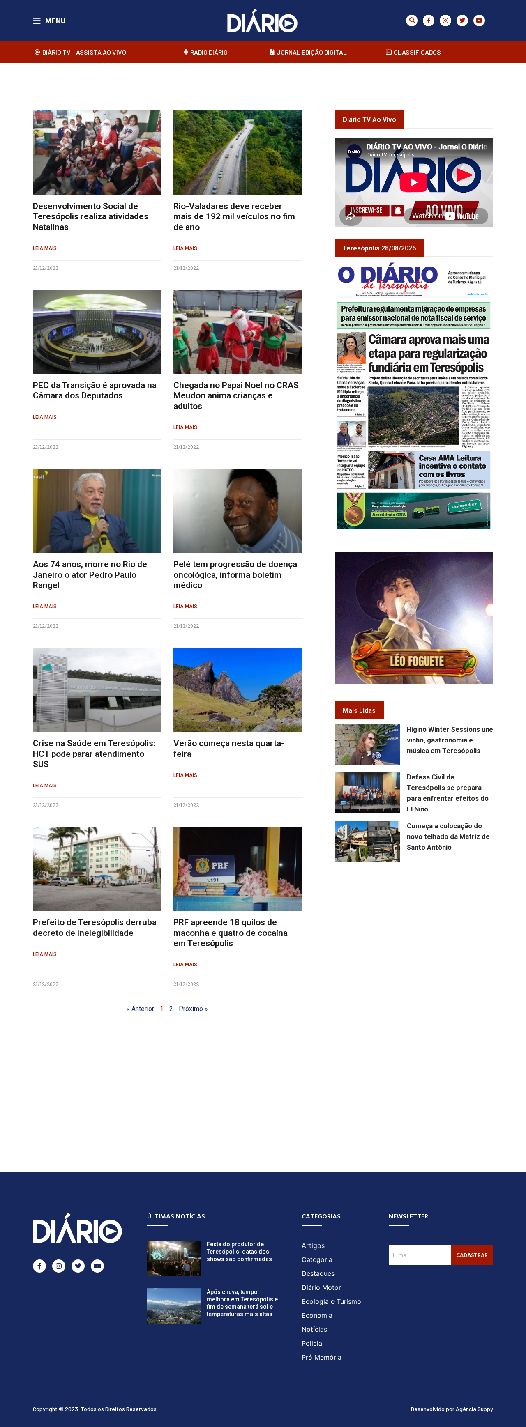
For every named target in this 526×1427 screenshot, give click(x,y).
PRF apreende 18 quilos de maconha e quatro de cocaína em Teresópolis (230, 932)
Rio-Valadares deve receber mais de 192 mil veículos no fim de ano (234, 216)
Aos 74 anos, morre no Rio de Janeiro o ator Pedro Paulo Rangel (90, 574)
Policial (313, 1343)
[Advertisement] (430, 927)
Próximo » (193, 1009)
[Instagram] (445, 20)
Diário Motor (321, 1287)
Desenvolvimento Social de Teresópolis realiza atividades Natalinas (90, 216)
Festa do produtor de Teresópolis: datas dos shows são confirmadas (239, 1251)
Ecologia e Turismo (331, 1301)
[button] (412, 20)
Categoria (317, 1259)
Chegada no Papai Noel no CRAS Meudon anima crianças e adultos (236, 395)
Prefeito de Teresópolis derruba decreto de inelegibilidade (95, 927)
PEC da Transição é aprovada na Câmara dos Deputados (95, 390)
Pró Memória (321, 1357)
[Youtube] (479, 20)
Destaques (318, 1273)
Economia (317, 1315)
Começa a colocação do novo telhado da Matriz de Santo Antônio (448, 836)
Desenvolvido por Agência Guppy (452, 1408)
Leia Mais (45, 248)
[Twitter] (462, 20)
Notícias (314, 1329)
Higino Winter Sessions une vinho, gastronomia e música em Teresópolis (450, 740)
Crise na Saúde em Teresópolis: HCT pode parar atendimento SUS (94, 753)
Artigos (313, 1245)
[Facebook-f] (428, 20)
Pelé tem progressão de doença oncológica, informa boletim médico (235, 574)
